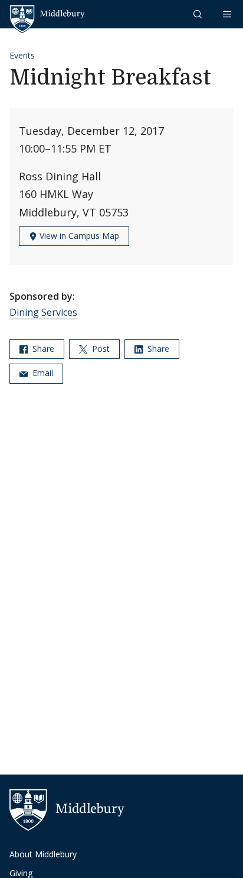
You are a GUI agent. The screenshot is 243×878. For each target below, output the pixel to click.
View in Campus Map (78, 235)
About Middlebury (43, 854)
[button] (199, 14)
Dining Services (43, 312)
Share (42, 348)
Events (22, 55)
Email (41, 372)
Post (100, 348)
